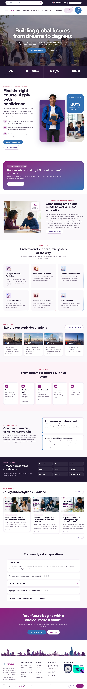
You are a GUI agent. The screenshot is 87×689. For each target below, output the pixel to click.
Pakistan (42, 474)
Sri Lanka (57, 474)
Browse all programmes (74, 327)
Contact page (23, 686)
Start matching (15, 184)
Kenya (41, 469)
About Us (38, 665)
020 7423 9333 (59, 3)
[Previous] (78, 537)
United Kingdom (76, 474)
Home (12, 10)
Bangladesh (43, 464)
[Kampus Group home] (6, 10)
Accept (80, 685)
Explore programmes (13, 142)
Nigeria (73, 469)
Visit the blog (77, 492)
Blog (51, 10)
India (72, 464)
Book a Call (78, 10)
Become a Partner (75, 3)
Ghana (57, 464)
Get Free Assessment (36, 50)
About (18, 10)
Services (26, 10)
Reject (72, 685)
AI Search (69, 10)
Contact (59, 10)
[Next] (82, 537)
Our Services (39, 667)
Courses (45, 10)
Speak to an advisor (12, 147)
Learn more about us (54, 231)
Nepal (57, 469)
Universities (35, 10)
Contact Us (39, 677)
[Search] (40, 2)
